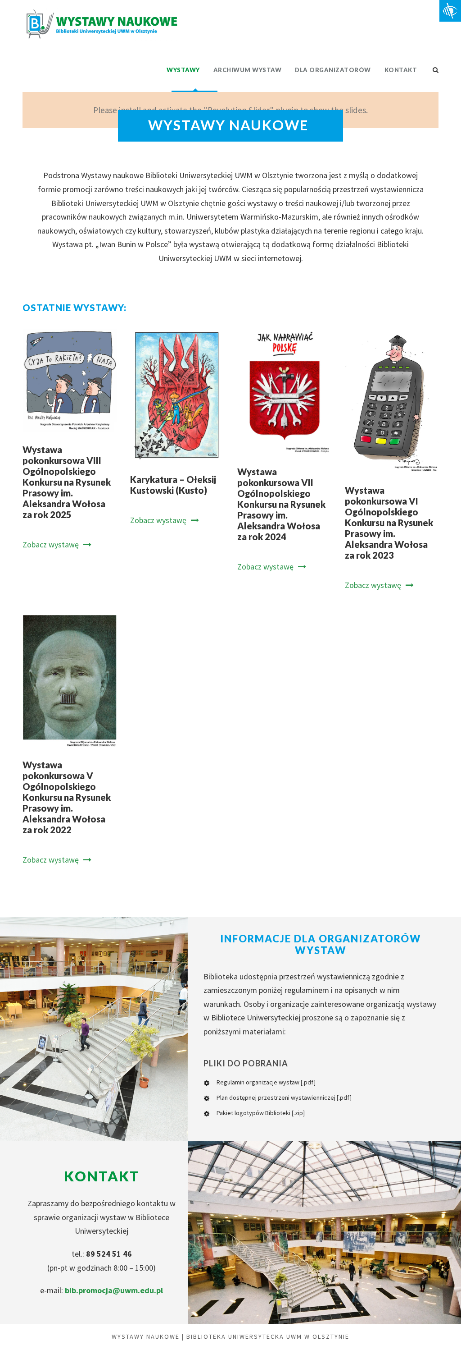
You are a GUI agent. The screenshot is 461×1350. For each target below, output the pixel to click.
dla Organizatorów (333, 69)
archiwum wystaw (247, 69)
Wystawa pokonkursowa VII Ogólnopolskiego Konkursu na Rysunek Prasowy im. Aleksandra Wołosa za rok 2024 (281, 504)
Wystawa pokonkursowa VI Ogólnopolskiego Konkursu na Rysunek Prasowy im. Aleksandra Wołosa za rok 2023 (389, 522)
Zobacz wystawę (51, 544)
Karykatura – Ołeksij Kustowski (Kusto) (173, 485)
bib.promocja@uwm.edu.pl (114, 1290)
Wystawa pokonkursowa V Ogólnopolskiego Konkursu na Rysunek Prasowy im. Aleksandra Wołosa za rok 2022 (67, 797)
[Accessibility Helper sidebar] (450, 11)
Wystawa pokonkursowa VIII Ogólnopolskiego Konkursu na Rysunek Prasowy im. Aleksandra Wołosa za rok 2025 (67, 482)
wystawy (183, 69)
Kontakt (400, 69)
